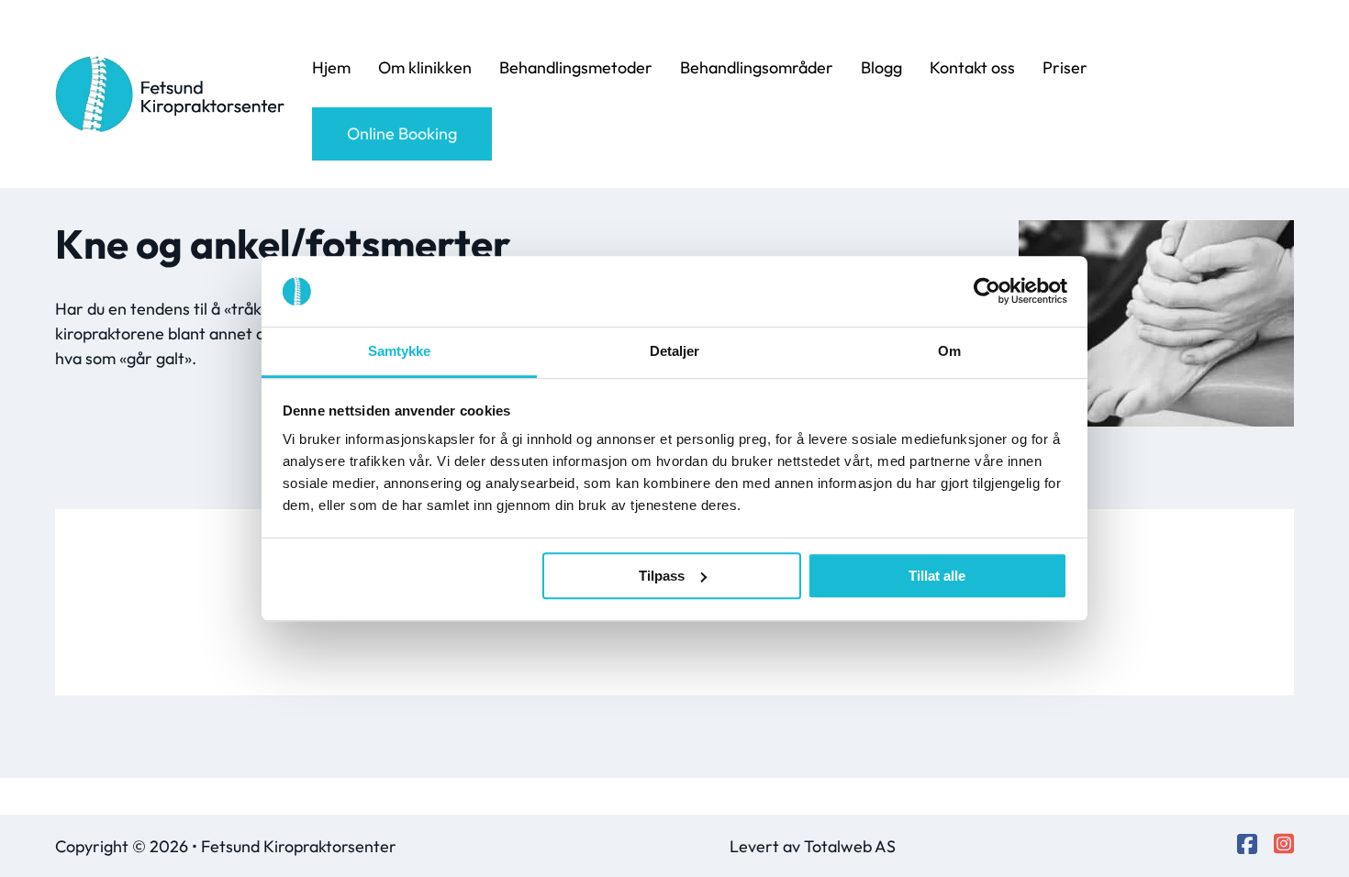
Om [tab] (949, 351)
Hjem (331, 67)
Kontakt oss (972, 67)
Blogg (881, 67)
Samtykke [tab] (399, 351)
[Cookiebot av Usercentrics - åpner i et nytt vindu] (987, 291)
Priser (1064, 67)
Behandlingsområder (756, 67)
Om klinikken (425, 67)
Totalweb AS (850, 846)
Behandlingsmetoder (575, 67)
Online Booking (402, 133)
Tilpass (662, 575)
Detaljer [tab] (675, 351)
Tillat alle (937, 575)
